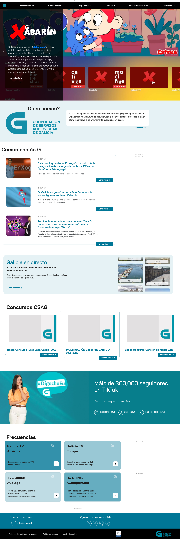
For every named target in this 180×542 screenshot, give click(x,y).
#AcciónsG (110, 5)
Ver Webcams (14, 287)
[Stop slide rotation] (80, 97)
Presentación (25, 6)
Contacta (168, 6)
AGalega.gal (15, 90)
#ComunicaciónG (55, 6)
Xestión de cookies (69, 533)
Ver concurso (48, 353)
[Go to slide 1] (84, 97)
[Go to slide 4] (96, 97)
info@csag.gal (24, 522)
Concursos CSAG (27, 306)
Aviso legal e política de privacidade (23, 533)
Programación (83, 6)
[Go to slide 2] (88, 97)
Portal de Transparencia (138, 6)
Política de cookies (50, 533)
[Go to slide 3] (92, 97)
